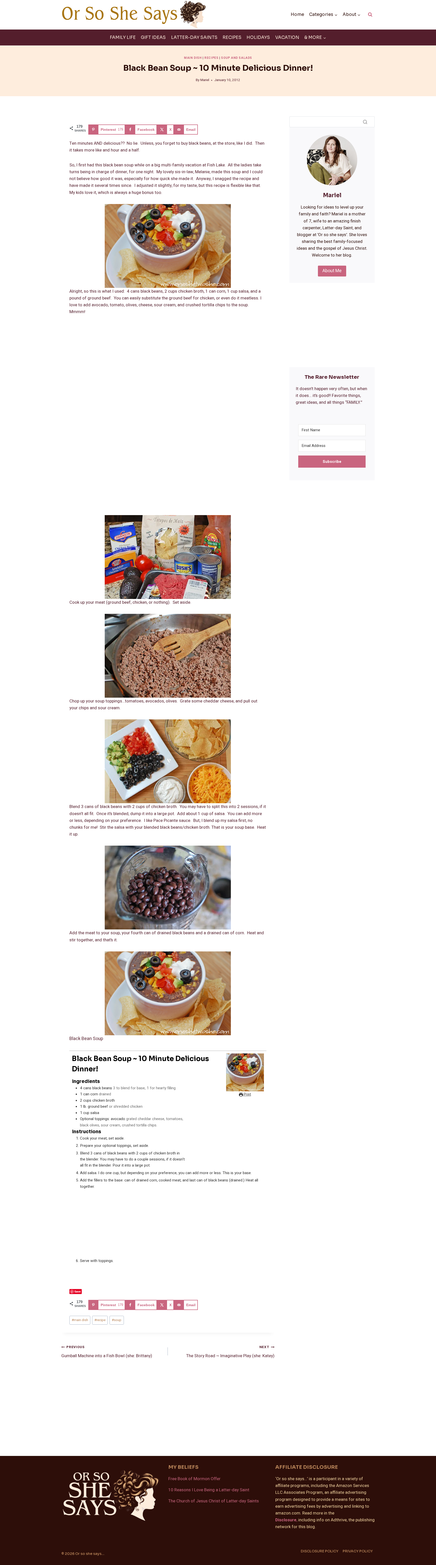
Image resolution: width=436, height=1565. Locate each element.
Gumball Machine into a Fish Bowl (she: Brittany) (106, 1352)
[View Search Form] (370, 14)
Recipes (232, 37)
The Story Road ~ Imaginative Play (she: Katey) (230, 1352)
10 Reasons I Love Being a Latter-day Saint (208, 1490)
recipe (99, 1320)
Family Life (123, 37)
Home (297, 14)
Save (77, 1291)
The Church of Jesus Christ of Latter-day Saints (213, 1501)
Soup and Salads (236, 58)
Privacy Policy (358, 1551)
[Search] (365, 121)
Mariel (204, 80)
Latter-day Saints (194, 37)
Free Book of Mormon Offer (194, 1479)
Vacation (287, 37)
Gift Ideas (153, 37)
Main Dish (193, 58)
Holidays (258, 37)
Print (247, 1094)
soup (116, 1320)
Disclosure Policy (319, 1551)
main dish (80, 1320)
